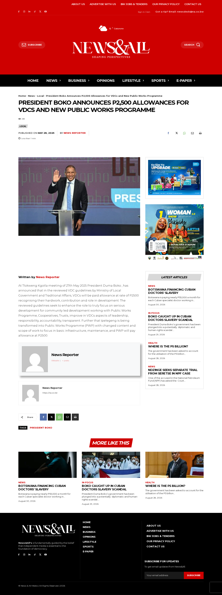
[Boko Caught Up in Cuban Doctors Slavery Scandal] (111, 465)
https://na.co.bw (49, 393)
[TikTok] (35, 12)
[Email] (192, 133)
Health (152, 343)
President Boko (41, 427)
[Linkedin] (29, 12)
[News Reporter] (30, 393)
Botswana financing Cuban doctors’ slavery (171, 291)
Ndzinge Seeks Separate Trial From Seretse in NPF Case (172, 371)
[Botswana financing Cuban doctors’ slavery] (47, 465)
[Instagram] (24, 12)
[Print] (200, 133)
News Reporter (75, 133)
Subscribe (193, 575)
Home (22, 95)
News (31, 95)
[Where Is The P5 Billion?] (174, 465)
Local (40, 95)
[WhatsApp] (184, 133)
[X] (40, 12)
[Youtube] (45, 12)
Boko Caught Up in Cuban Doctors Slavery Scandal (170, 318)
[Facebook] (19, 12)
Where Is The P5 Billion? (168, 346)
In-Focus (153, 313)
